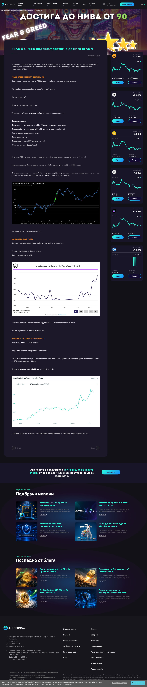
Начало (3, 10)
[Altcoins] (8, 4)
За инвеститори (70, 652)
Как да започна (21, 4)
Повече (92, 3)
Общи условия (97, 646)
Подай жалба (97, 669)
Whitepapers (96, 663)
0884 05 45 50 (14, 644)
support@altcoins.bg (16, 646)
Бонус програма (70, 640)
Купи (118, 82)
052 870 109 (13, 641)
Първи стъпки (69, 629)
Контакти (95, 640)
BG (142, 4)
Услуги (75, 3)
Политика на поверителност (103, 652)
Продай (134, 82)
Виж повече (115, 61)
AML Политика (97, 657)
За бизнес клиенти (71, 646)
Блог (84, 4)
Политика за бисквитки (63, 684)
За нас (93, 629)
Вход (108, 3)
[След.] (98, 448)
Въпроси (94, 635)
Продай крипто (52, 3)
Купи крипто (37, 3)
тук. (53, 684)
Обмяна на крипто (127, 4)
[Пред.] (14, 448)
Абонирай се (111, 472)
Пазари (65, 3)
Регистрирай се (111, 5)
